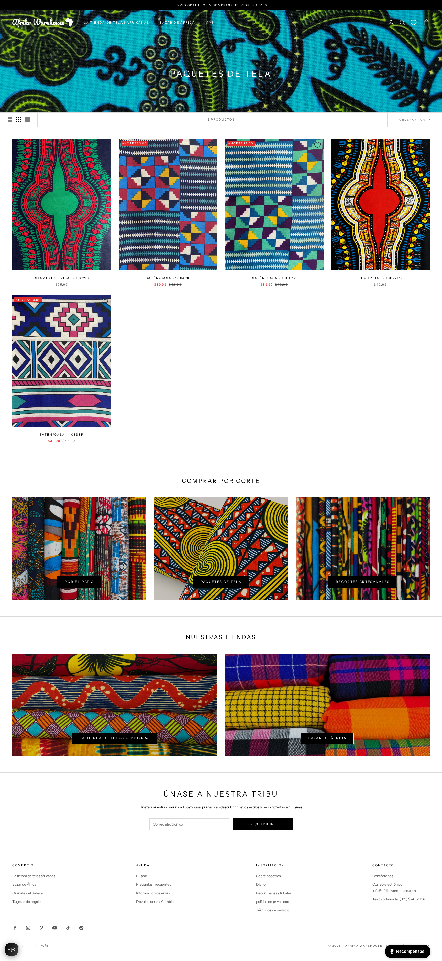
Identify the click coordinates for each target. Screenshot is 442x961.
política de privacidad (272, 901)
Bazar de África (327, 738)
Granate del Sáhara (27, 893)
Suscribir (262, 824)
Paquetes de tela (221, 582)
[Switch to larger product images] (10, 120)
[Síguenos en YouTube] (54, 928)
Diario (261, 884)
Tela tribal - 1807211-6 (380, 278)
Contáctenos (382, 876)
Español (43, 946)
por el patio (79, 582)
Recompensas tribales (274, 893)
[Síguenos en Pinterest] (41, 928)
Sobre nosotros (268, 876)
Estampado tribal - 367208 (62, 278)
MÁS (209, 22)
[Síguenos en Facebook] (14, 928)
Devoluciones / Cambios (155, 901)
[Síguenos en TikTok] (68, 928)
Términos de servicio (272, 910)
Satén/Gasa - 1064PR (274, 278)
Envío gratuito (190, 5)
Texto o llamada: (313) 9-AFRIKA (398, 899)
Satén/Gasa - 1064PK (168, 278)
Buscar (141, 876)
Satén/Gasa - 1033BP (62, 434)
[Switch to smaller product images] (18, 120)
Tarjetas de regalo (26, 901)
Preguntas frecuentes (153, 884)
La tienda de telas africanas (115, 738)
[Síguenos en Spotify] (81, 928)
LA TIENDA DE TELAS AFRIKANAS (116, 22)
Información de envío (153, 893)
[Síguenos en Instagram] (28, 928)
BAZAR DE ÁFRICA (177, 22)
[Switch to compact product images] (27, 120)
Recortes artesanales (363, 582)
